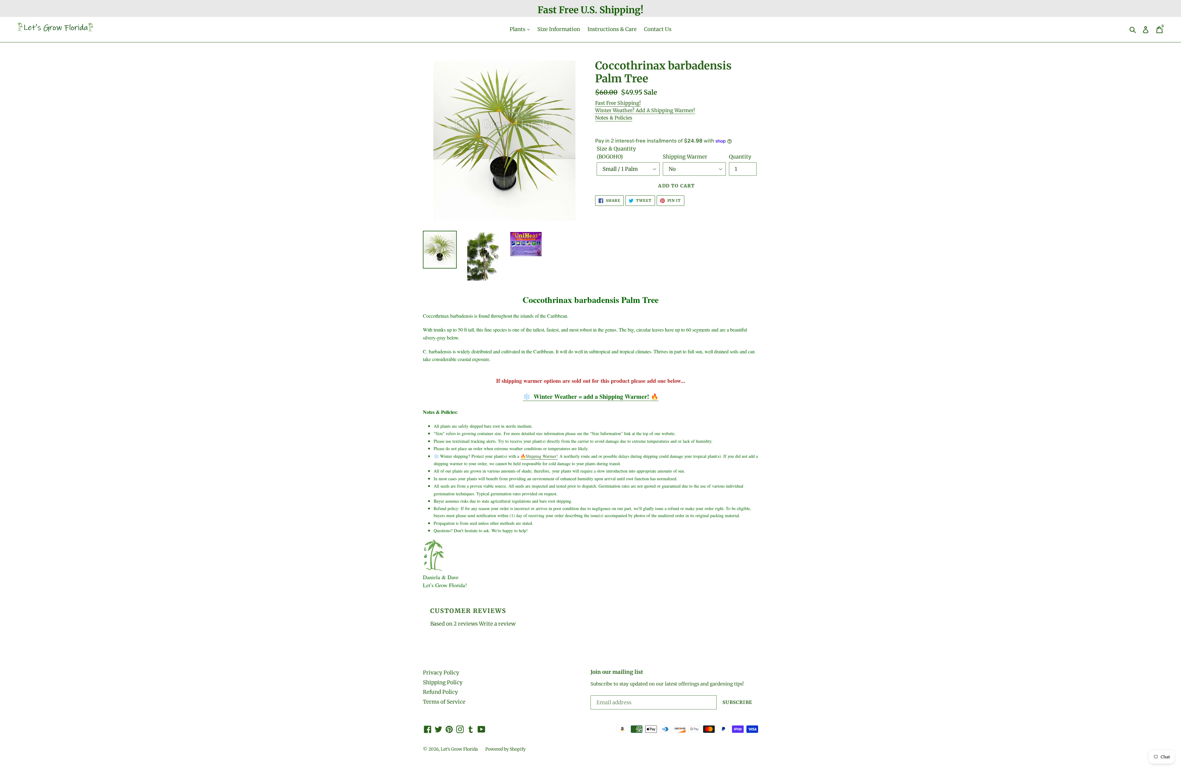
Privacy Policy (441, 672)
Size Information (558, 29)
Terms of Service (444, 701)
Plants (518, 29)
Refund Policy (440, 692)
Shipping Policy (443, 682)
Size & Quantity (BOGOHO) (616, 152)
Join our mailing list (616, 672)
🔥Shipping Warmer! (539, 456)
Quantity (740, 156)
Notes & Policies (613, 118)
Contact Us (657, 29)
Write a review (497, 623)
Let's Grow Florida (459, 749)
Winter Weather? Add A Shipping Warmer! (645, 110)
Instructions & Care (612, 29)
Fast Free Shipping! (618, 103)
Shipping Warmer (685, 156)
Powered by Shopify (505, 749)
